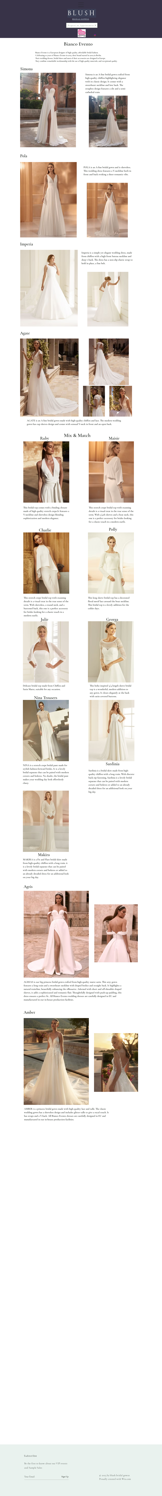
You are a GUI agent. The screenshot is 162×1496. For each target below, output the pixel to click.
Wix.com (126, 1479)
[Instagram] (95, 35)
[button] (81, 5)
